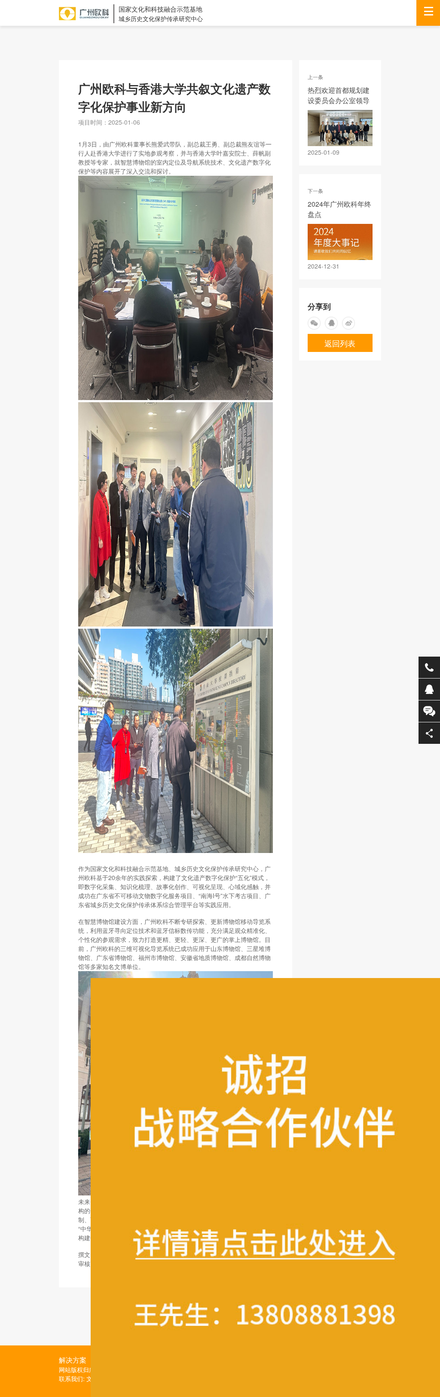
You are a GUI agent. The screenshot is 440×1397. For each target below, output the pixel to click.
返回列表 (339, 342)
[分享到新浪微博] (348, 323)
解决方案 (72, 1360)
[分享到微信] (314, 323)
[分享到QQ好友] (331, 323)
